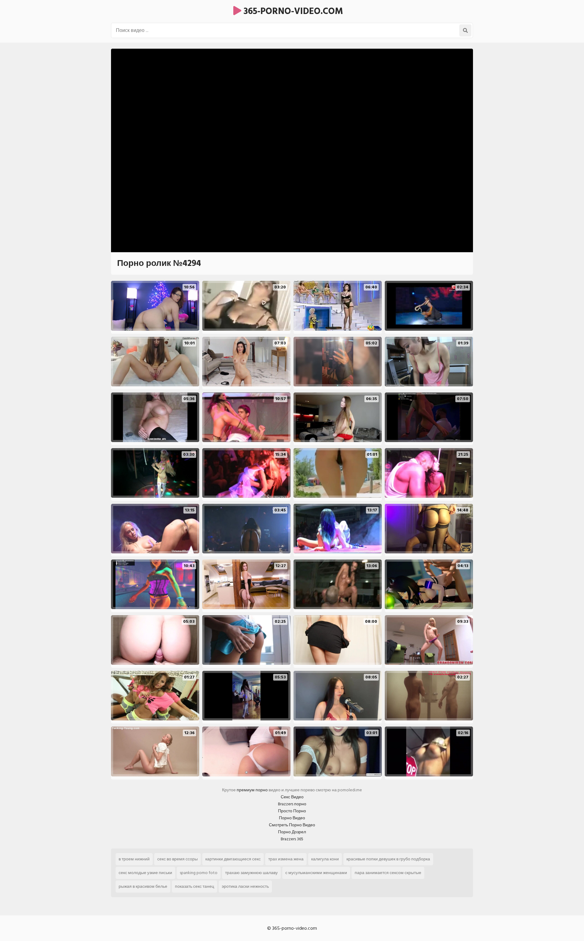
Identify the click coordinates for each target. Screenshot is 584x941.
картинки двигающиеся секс (233, 859)
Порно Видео (292, 817)
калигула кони (325, 859)
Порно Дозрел (292, 831)
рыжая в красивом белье (143, 886)
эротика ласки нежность (245, 886)
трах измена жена (286, 859)
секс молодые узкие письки (145, 872)
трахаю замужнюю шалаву (251, 872)
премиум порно (252, 789)
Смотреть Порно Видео (292, 824)
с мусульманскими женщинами (316, 872)
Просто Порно (292, 810)
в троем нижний (134, 859)
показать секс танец (194, 886)
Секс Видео (292, 796)
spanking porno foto (198, 872)
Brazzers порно (292, 803)
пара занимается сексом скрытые (388, 872)
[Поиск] (465, 30)
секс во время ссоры (177, 859)
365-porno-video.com (292, 11)
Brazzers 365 (292, 838)
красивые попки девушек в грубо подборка (388, 859)
